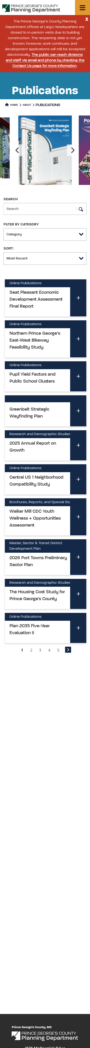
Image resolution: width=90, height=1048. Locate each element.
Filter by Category (21, 224)
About (27, 105)
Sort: (8, 248)
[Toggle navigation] (82, 7)
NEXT (68, 650)
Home (13, 105)
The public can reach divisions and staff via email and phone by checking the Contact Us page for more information (45, 60)
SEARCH (10, 199)
